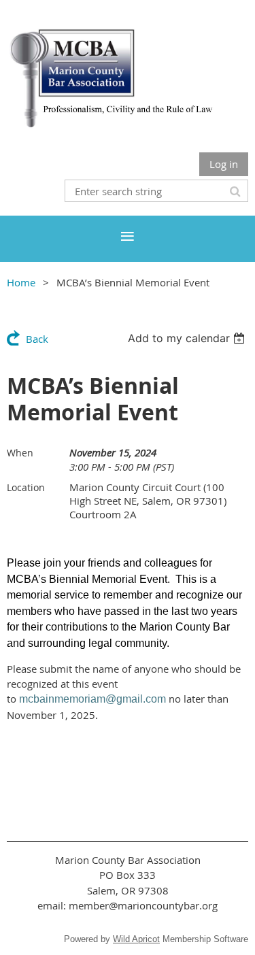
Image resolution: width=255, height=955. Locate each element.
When (20, 452)
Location (26, 487)
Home (21, 282)
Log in (223, 164)
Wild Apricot (136, 939)
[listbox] (188, 338)
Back (37, 339)
